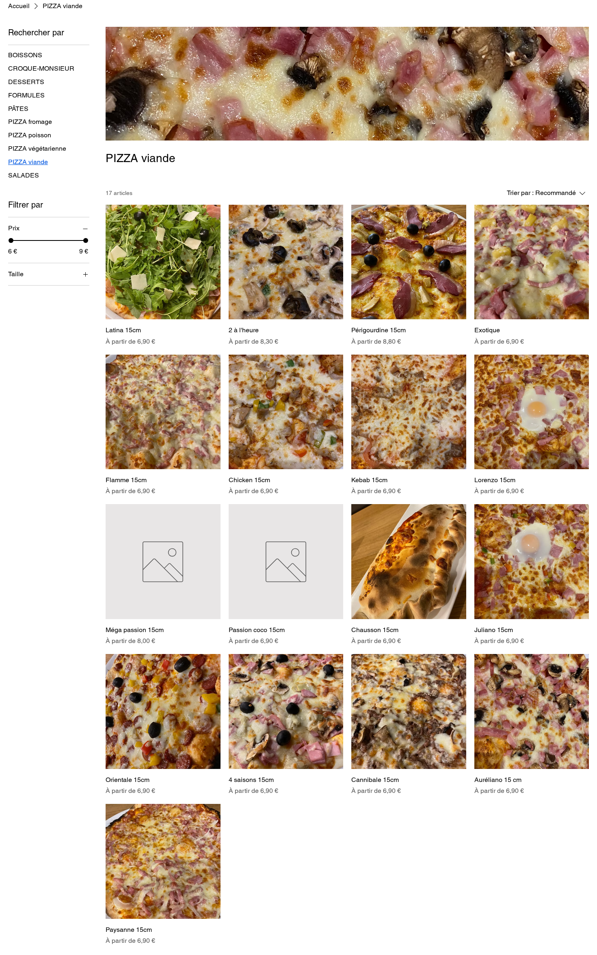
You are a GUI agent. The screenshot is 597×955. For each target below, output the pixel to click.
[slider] (11, 240)
